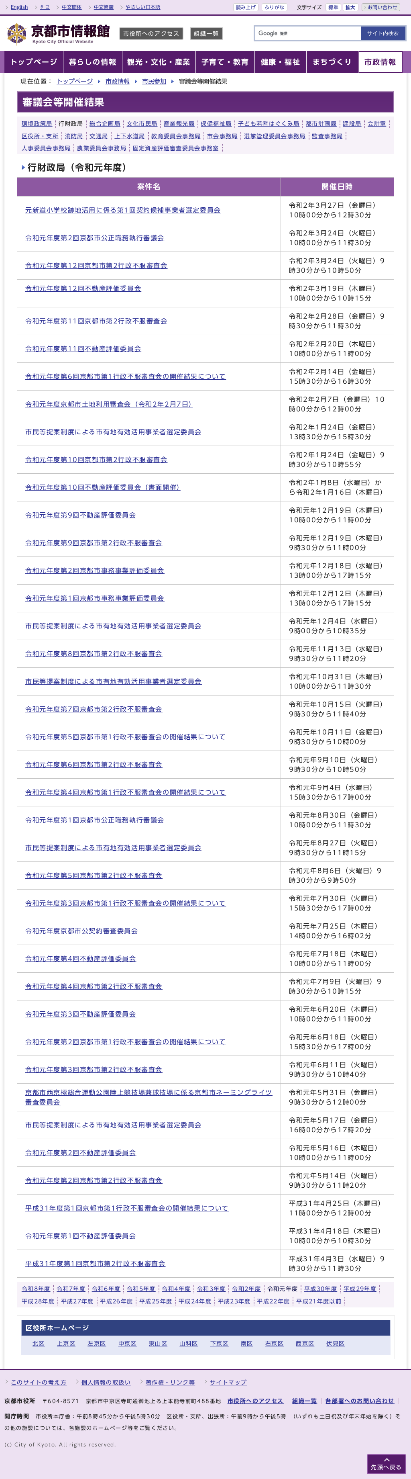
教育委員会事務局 (176, 136)
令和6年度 (106, 1289)
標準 (333, 7)
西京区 (305, 1343)
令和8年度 (36, 1289)
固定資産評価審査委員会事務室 (176, 148)
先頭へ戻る (386, 1467)
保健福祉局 (216, 124)
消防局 (74, 136)
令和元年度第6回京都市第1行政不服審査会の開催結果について (125, 376)
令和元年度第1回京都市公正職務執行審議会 (95, 820)
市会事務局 (222, 136)
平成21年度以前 (319, 1301)
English (19, 6)
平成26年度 (116, 1301)
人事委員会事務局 (46, 148)
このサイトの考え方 (39, 1382)
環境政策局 (37, 124)
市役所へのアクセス (151, 34)
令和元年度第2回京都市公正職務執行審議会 (95, 238)
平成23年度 (234, 1301)
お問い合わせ (382, 7)
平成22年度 (273, 1301)
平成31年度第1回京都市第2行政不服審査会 (95, 1263)
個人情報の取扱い (106, 1382)
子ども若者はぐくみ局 (269, 124)
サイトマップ (228, 1382)
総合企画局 (105, 124)
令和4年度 (176, 1289)
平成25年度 (155, 1301)
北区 (39, 1343)
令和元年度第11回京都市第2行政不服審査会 (96, 321)
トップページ (75, 81)
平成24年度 (195, 1301)
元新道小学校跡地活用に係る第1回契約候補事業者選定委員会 (123, 210)
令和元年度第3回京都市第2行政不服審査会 (94, 1069)
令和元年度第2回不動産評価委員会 (80, 1153)
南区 (247, 1343)
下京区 (219, 1343)
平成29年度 (360, 1289)
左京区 (96, 1343)
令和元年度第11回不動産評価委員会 (83, 349)
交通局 (99, 136)
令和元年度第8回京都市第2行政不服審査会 (94, 654)
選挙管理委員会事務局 (275, 136)
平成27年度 (77, 1301)
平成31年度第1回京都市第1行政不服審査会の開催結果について (127, 1208)
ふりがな (274, 7)
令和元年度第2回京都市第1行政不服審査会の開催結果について (125, 1042)
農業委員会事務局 (101, 148)
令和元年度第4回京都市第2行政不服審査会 (94, 986)
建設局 (352, 124)
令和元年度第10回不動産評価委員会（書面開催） (103, 487)
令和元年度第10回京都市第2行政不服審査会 (96, 459)
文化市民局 (142, 124)
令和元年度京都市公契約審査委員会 (81, 931)
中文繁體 (104, 6)
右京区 (274, 1343)
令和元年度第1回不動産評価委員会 (80, 1236)
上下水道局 (129, 136)
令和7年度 (71, 1289)
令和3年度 (211, 1289)
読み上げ (246, 7)
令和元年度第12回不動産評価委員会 (83, 288)
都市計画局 (321, 124)
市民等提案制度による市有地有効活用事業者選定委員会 (113, 432)
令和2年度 (246, 1289)
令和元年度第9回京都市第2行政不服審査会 (94, 543)
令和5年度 (141, 1289)
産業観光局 (179, 124)
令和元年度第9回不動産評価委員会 (80, 515)
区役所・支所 (40, 136)
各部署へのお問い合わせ (360, 1401)
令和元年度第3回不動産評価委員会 (80, 1014)
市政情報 (118, 81)
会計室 (377, 124)
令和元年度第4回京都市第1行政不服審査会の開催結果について (125, 792)
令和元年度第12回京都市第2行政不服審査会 (96, 265)
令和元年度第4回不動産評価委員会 (80, 958)
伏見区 (335, 1343)
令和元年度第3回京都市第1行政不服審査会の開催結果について (125, 903)
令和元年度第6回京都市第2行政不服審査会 (94, 764)
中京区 (127, 1343)
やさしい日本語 (143, 6)
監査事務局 (327, 136)
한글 (45, 6)
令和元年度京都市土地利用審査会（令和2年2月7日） (109, 404)
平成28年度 (38, 1301)
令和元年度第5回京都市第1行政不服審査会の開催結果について (125, 737)
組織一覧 (206, 34)
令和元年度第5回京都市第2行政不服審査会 (94, 875)
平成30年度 (320, 1289)
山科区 (188, 1343)
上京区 (66, 1343)
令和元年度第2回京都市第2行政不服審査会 (94, 1180)
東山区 (158, 1343)
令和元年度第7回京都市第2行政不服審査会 (94, 709)
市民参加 (154, 81)
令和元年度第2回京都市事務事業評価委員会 (95, 570)
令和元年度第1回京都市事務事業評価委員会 (95, 598)
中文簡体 (71, 6)
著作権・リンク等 (170, 1382)
